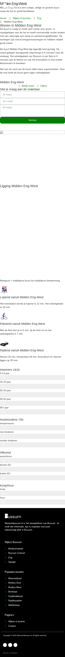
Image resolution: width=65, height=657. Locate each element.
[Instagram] (15, 645)
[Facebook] (5, 645)
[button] (59, 6)
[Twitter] (10, 645)
